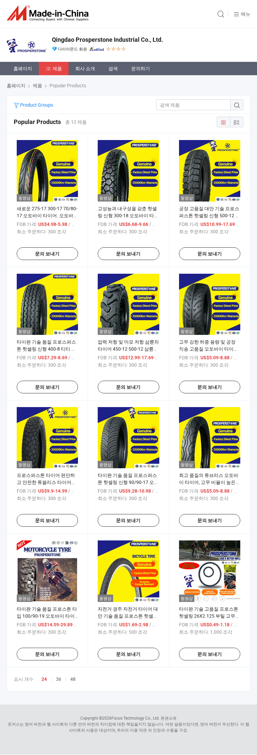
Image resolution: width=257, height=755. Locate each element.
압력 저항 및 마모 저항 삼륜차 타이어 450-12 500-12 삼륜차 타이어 (128, 349)
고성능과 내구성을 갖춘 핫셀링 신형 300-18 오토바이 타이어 (128, 215)
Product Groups (36, 105)
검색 (113, 68)
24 (44, 679)
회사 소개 (85, 68)
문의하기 (140, 68)
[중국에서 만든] (49, 13)
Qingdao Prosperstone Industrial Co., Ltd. (107, 39)
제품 (57, 68)
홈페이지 (22, 68)
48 (73, 679)
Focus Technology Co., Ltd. (135, 718)
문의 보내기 (47, 253)
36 (58, 679)
